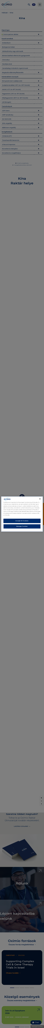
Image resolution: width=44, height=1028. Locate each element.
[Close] (40, 499)
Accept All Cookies (21, 521)
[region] (22, 514)
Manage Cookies (22, 526)
